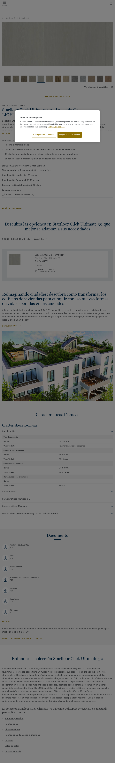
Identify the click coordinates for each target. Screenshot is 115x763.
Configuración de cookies (43, 135)
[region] (57, 126)
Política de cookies (56, 127)
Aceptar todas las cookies (69, 135)
